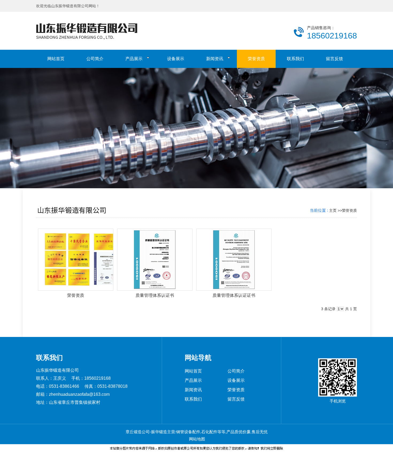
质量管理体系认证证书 (234, 295)
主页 (333, 210)
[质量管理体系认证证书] (234, 260)
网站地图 (196, 439)
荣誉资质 (349, 210)
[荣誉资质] (75, 260)
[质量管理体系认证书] (154, 260)
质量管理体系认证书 (155, 295)
